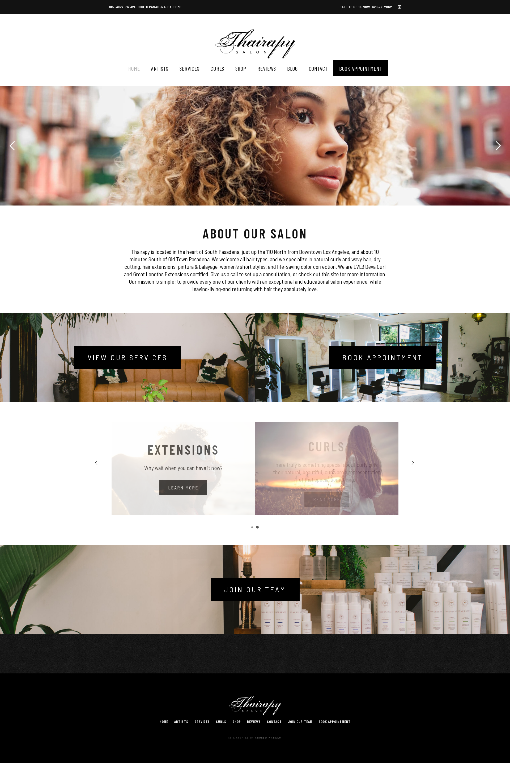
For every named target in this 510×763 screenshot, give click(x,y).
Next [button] (413, 462)
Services (202, 721)
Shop (236, 721)
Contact (274, 721)
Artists (181, 721)
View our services (127, 357)
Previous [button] (97, 462)
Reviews (254, 721)
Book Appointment (382, 357)
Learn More (183, 487)
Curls (221, 721)
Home (164, 721)
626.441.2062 (382, 7)
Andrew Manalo (268, 737)
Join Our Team (255, 589)
